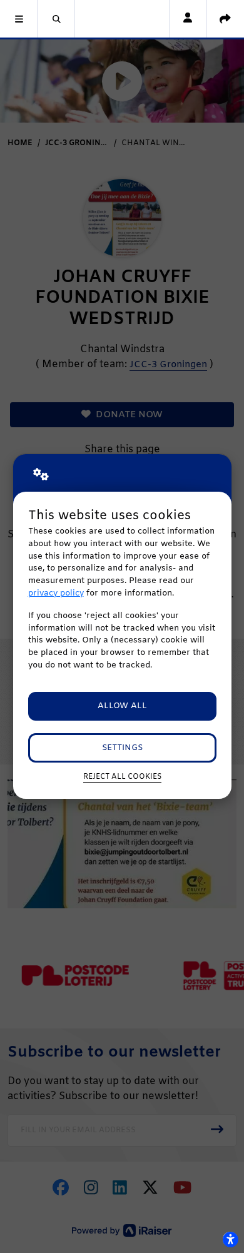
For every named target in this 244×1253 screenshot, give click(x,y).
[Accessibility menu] (230, 1239)
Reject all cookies (122, 777)
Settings (122, 748)
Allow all (122, 706)
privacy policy (56, 593)
